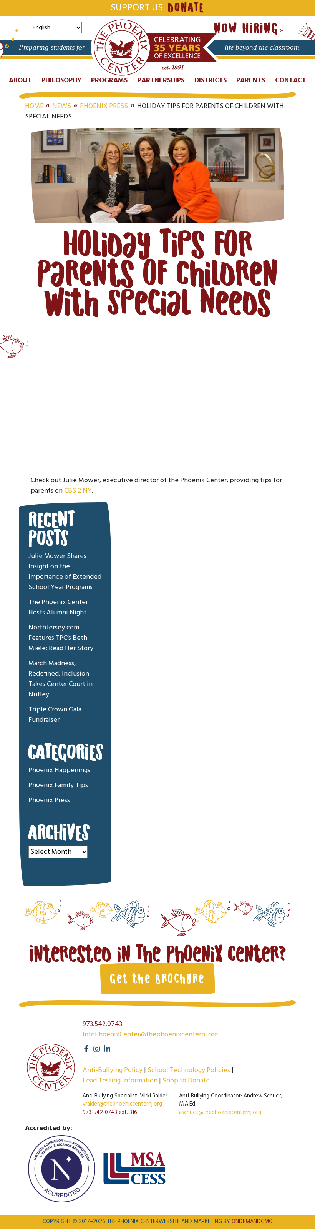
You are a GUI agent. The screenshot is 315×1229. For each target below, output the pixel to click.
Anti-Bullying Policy (113, 1070)
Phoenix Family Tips (58, 785)
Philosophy (61, 80)
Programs (109, 80)
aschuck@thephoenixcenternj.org (220, 1112)
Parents (250, 80)
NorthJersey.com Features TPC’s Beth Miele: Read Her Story (60, 638)
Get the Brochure (157, 978)
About (20, 80)
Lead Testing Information (120, 1080)
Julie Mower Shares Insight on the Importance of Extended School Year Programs (64, 572)
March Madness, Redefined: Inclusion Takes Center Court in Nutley (60, 679)
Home (34, 106)
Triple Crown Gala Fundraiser (54, 715)
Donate (186, 7)
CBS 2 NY (78, 490)
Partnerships (161, 80)
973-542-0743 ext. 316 (110, 1112)
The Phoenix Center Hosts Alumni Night (58, 607)
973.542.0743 (102, 1024)
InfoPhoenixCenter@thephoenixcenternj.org (150, 1034)
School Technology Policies (189, 1070)
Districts (210, 80)
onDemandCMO (252, 1221)
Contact (290, 80)
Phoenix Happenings (59, 770)
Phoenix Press (104, 106)
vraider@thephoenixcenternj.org (122, 1104)
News (61, 106)
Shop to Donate (186, 1080)
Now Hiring (246, 28)
